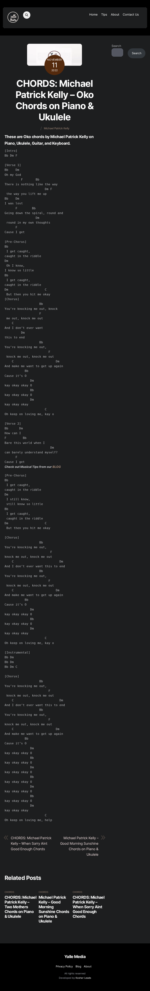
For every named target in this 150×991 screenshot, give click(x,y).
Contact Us (131, 14)
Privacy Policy (64, 966)
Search (116, 46)
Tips (104, 14)
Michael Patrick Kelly (56, 128)
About (115, 14)
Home (93, 14)
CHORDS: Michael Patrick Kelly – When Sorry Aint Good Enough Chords (31, 843)
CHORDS (9, 892)
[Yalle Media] (13, 21)
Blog (78, 966)
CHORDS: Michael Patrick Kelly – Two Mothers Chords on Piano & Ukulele (20, 907)
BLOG (56, 467)
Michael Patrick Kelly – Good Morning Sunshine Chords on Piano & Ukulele (79, 846)
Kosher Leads (83, 977)
